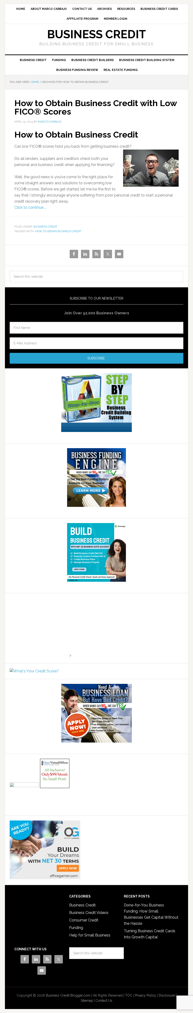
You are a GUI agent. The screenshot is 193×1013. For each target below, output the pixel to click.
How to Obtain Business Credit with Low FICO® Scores (95, 107)
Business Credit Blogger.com (68, 995)
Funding (76, 927)
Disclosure (167, 995)
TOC (128, 995)
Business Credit (96, 34)
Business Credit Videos (89, 912)
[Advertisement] (39, 627)
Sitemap (87, 1000)
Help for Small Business (89, 935)
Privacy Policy (145, 995)
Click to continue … (30, 207)
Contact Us (104, 1000)
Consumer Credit (83, 920)
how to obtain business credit (58, 231)
